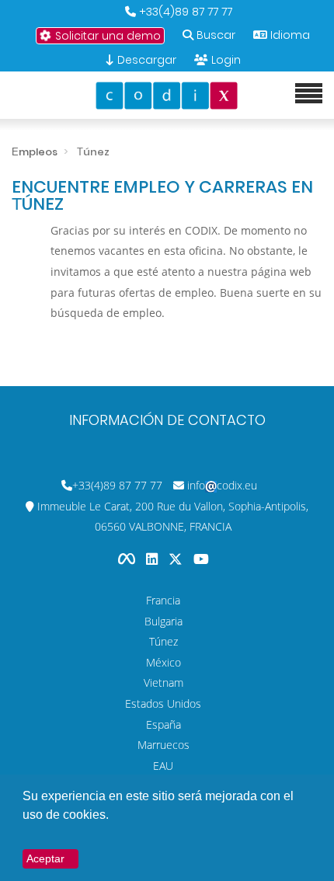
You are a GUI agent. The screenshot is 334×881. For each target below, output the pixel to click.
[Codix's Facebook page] (128, 559)
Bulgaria (163, 621)
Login (226, 60)
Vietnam (163, 682)
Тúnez (163, 641)
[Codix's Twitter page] (177, 559)
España (163, 724)
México (163, 662)
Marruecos (163, 744)
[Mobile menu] (308, 94)
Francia (163, 600)
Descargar (145, 60)
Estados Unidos (163, 703)
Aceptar (45, 858)
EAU (163, 765)
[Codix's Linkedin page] (153, 559)
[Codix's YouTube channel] (201, 559)
